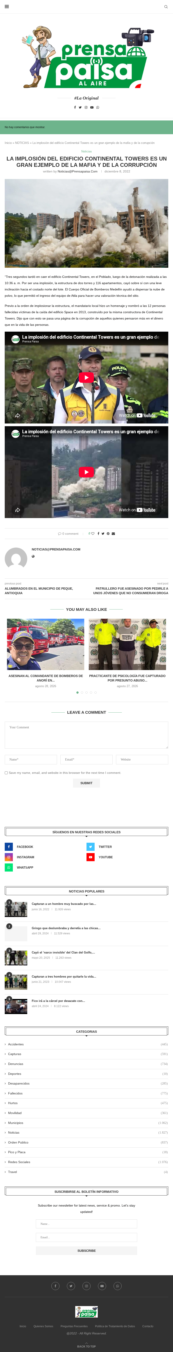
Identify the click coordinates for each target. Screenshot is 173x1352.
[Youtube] (91, 107)
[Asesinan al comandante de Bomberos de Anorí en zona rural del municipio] (45, 644)
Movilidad (88, 1113)
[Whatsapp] (97, 107)
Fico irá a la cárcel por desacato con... (58, 1001)
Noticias (86, 151)
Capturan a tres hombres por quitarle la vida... (64, 976)
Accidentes (88, 1044)
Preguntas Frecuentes (74, 1326)
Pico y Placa (88, 1152)
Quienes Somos (43, 1326)
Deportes (88, 1074)
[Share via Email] (113, 533)
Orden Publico (88, 1142)
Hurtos (88, 1103)
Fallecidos (88, 1093)
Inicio (8, 143)
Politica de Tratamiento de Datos (115, 1326)
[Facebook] (75, 107)
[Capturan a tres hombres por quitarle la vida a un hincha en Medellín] (16, 982)
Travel (88, 1172)
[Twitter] (80, 107)
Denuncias (88, 1064)
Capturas (88, 1054)
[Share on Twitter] (103, 533)
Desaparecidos (88, 1083)
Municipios (88, 1123)
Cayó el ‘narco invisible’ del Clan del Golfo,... (63, 952)
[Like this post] (92, 533)
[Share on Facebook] (98, 533)
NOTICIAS (22, 143)
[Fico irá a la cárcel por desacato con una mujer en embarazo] (16, 1006)
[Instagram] (86, 107)
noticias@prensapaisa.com (78, 171)
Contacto (147, 1326)
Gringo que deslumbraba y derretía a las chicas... (66, 928)
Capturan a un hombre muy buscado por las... (64, 904)
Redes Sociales (88, 1162)
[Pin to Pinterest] (108, 533)
